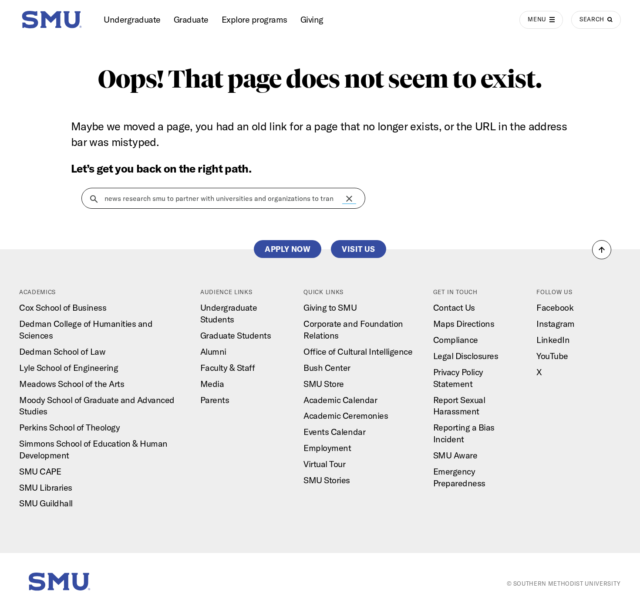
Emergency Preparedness (459, 477)
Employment (327, 447)
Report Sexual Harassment (459, 405)
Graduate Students (235, 335)
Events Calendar (334, 431)
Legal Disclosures (466, 355)
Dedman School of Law (62, 351)
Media (212, 383)
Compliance (455, 339)
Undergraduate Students (228, 313)
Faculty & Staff (227, 367)
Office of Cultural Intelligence (357, 351)
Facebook (554, 307)
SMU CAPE (40, 471)
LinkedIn (552, 339)
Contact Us (454, 307)
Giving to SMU (330, 307)
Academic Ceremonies (345, 415)
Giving (311, 19)
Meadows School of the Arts (71, 383)
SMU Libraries (45, 487)
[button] (349, 198)
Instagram (555, 323)
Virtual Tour (324, 463)
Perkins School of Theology (69, 427)
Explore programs (254, 19)
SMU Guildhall (46, 503)
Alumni (213, 351)
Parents (214, 399)
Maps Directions (464, 323)
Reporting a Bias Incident (464, 433)
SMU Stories (326, 480)
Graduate (191, 19)
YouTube (552, 355)
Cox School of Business (62, 307)
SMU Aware (455, 455)
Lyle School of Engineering (68, 367)
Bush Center (326, 367)
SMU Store (323, 383)
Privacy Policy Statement (458, 377)
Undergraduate (132, 19)
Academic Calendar (340, 399)
